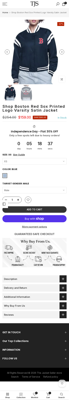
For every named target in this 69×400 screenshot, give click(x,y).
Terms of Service (31, 376)
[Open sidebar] (4, 204)
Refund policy (50, 376)
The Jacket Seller (46, 372)
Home (5, 12)
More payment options (34, 226)
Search (15, 376)
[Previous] (7, 52)
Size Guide (19, 154)
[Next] (61, 52)
